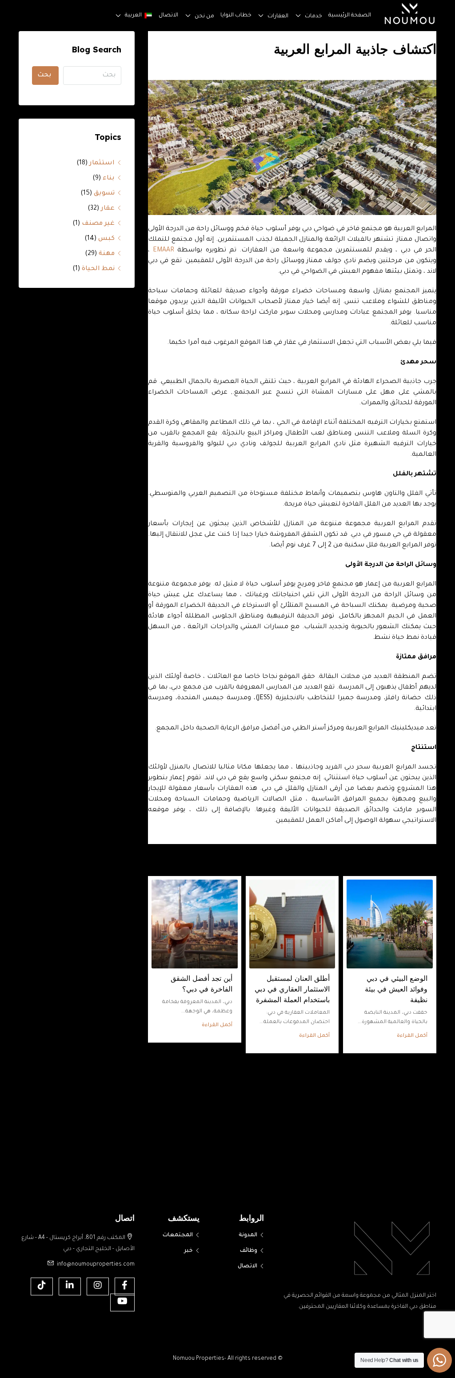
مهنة (107, 254)
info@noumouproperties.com (96, 1265)
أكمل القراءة (412, 1036)
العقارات (258, 16)
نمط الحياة (98, 269)
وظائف (248, 1251)
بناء (109, 178)
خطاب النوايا (208, 15)
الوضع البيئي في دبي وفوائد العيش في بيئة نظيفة (396, 989)
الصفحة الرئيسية (344, 15)
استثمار (102, 163)
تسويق (104, 193)
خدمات (299, 16)
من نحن (170, 16)
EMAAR (163, 250)
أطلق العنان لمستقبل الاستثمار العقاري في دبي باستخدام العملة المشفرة (292, 989)
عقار (108, 208)
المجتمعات (178, 1235)
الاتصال (129, 15)
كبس (106, 239)
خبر (188, 1251)
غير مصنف (98, 223)
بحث (44, 75)
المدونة (248, 1235)
